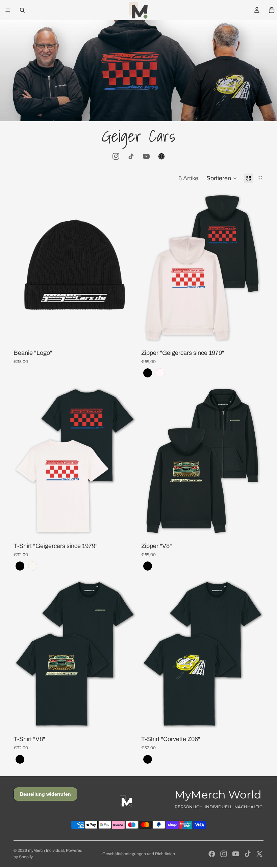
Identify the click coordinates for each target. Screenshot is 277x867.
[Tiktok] (248, 854)
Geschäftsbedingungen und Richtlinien (138, 853)
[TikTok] (131, 156)
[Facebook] (212, 854)
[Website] (161, 156)
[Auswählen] (253, 333)
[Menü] (8, 10)
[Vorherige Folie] (24, 267)
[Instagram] (116, 156)
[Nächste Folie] (126, 267)
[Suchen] (22, 10)
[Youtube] (236, 854)
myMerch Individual (46, 850)
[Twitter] (259, 854)
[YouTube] (146, 156)
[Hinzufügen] (125, 333)
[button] (221, 178)
